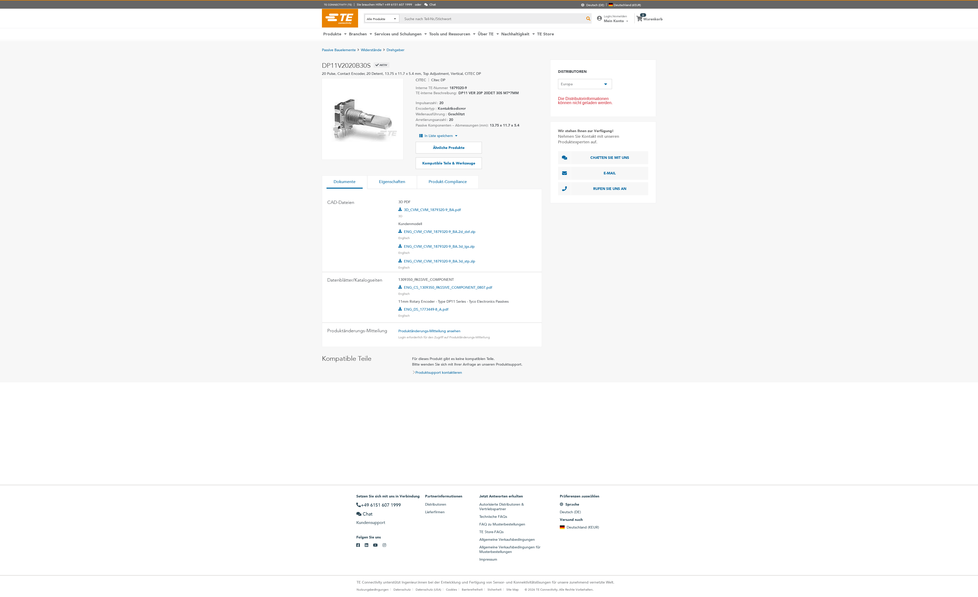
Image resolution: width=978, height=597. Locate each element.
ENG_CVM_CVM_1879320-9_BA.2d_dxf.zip (440, 231)
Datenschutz (402, 589)
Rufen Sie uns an (609, 188)
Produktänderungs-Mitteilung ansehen (429, 331)
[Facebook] (360, 545)
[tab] (344, 182)
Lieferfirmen (435, 512)
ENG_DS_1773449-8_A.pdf (426, 309)
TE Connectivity (340, 18)
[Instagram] (387, 545)
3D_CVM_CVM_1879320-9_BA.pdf (432, 209)
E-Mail (610, 173)
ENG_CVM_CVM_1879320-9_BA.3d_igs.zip (439, 246)
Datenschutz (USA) (428, 589)
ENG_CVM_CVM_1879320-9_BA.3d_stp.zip (439, 261)
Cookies (451, 589)
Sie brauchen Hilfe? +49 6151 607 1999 (384, 4)
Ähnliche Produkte (449, 147)
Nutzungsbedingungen (373, 589)
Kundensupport (370, 522)
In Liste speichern (439, 135)
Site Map (512, 589)
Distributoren (435, 504)
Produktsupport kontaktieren (438, 372)
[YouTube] (378, 545)
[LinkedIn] (369, 545)
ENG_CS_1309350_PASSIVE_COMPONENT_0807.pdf (448, 287)
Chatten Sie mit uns (609, 157)
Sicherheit (494, 589)
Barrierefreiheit (472, 589)
